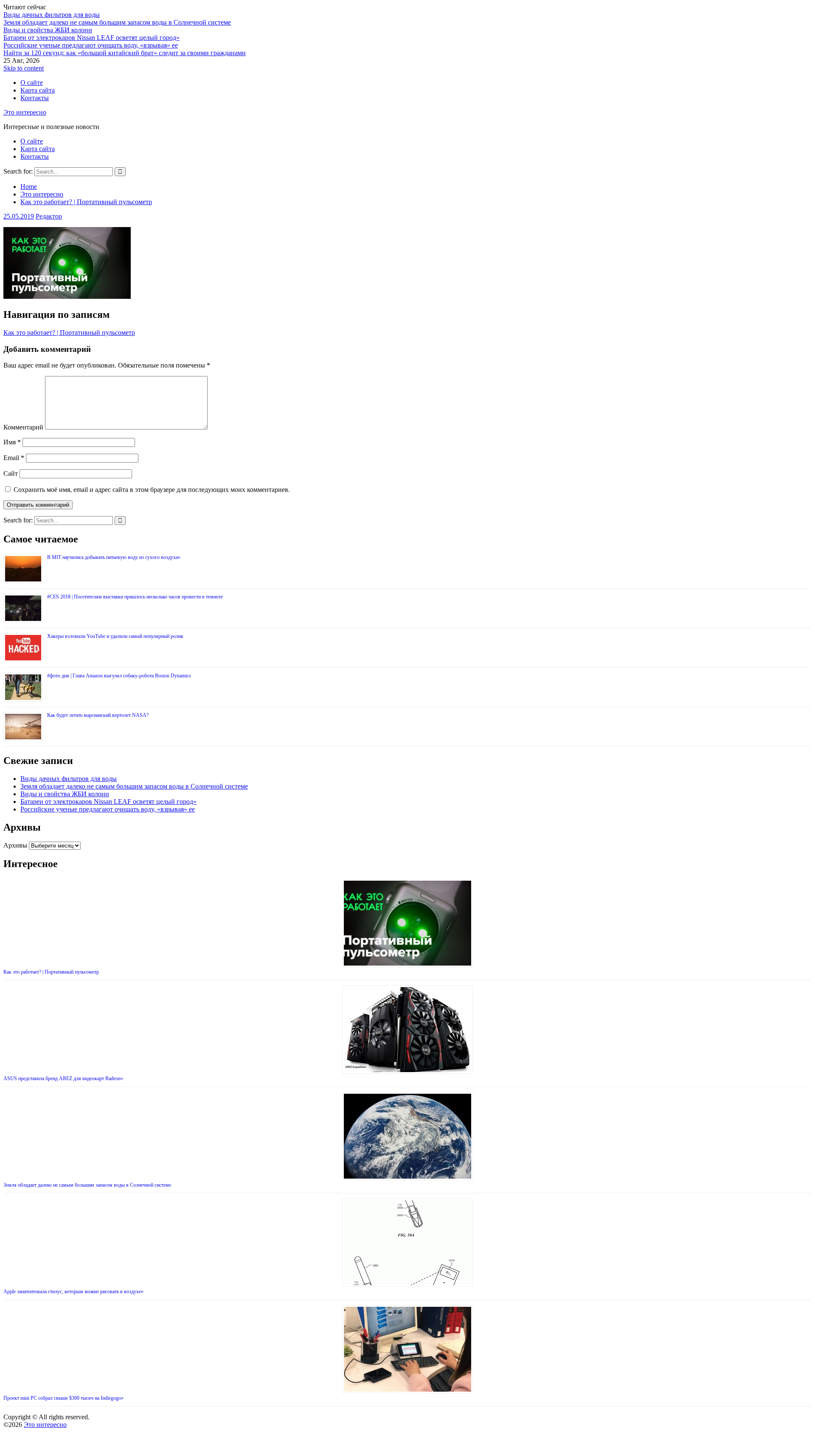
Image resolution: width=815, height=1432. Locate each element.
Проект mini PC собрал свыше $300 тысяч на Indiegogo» (63, 1398)
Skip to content (23, 68)
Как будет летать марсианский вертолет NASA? (98, 715)
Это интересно (24, 112)
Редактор (49, 216)
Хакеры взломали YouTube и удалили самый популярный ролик (115, 636)
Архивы (15, 845)
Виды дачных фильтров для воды (51, 14)
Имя (12, 442)
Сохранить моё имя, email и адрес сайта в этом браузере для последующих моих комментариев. (152, 489)
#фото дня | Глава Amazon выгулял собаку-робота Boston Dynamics (119, 676)
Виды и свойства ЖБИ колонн (47, 30)
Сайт (10, 473)
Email (13, 457)
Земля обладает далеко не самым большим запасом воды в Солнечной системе (117, 22)
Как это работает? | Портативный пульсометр (69, 332)
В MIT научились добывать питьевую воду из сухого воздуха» (113, 557)
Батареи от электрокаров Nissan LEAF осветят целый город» (91, 37)
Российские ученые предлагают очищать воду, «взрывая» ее (90, 45)
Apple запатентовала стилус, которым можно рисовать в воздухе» (73, 1291)
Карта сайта (37, 90)
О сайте (31, 82)
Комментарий (23, 427)
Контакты (34, 97)
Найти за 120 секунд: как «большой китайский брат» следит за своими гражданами (124, 52)
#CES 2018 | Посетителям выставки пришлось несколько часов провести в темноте (135, 597)
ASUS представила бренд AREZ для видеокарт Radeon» (63, 1078)
